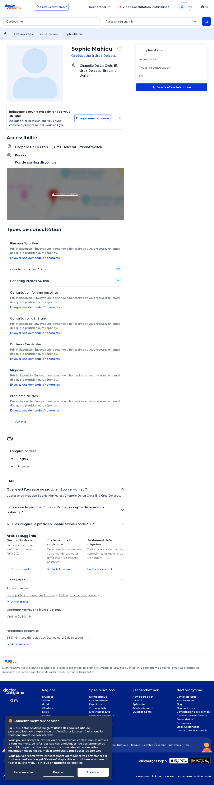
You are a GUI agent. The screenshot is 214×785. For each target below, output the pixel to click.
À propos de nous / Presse (192, 715)
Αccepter (93, 772)
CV (141, 76)
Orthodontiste (98, 708)
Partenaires (184, 723)
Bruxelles (47, 696)
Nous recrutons (186, 700)
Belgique (122, 744)
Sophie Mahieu (74, 34)
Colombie (147, 744)
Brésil (186, 744)
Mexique (135, 744)
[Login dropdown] (185, 7)
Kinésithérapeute (99, 711)
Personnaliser (24, 772)
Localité (137, 700)
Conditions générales (149, 776)
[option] (25, 554)
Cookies (170, 776)
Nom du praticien (142, 696)
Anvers (46, 700)
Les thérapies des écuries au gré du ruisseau (53, 637)
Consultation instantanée (192, 730)
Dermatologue (98, 696)
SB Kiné (12, 637)
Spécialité (138, 704)
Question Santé (142, 711)
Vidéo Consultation (188, 726)
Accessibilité (147, 59)
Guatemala (174, 744)
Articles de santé (142, 708)
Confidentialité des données (194, 711)
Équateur (160, 744)
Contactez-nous (186, 696)
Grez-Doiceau (48, 34)
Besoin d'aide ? (186, 719)
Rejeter (58, 772)
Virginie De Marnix (19, 616)
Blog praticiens (186, 708)
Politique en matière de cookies (59, 763)
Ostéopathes (23, 34)
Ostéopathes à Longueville (78, 595)
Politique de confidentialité (194, 776)
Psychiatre (95, 704)
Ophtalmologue (98, 700)
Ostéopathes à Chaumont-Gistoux (31, 595)
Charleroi (48, 708)
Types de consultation (154, 67)
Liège (45, 711)
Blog (179, 704)
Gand (45, 704)
